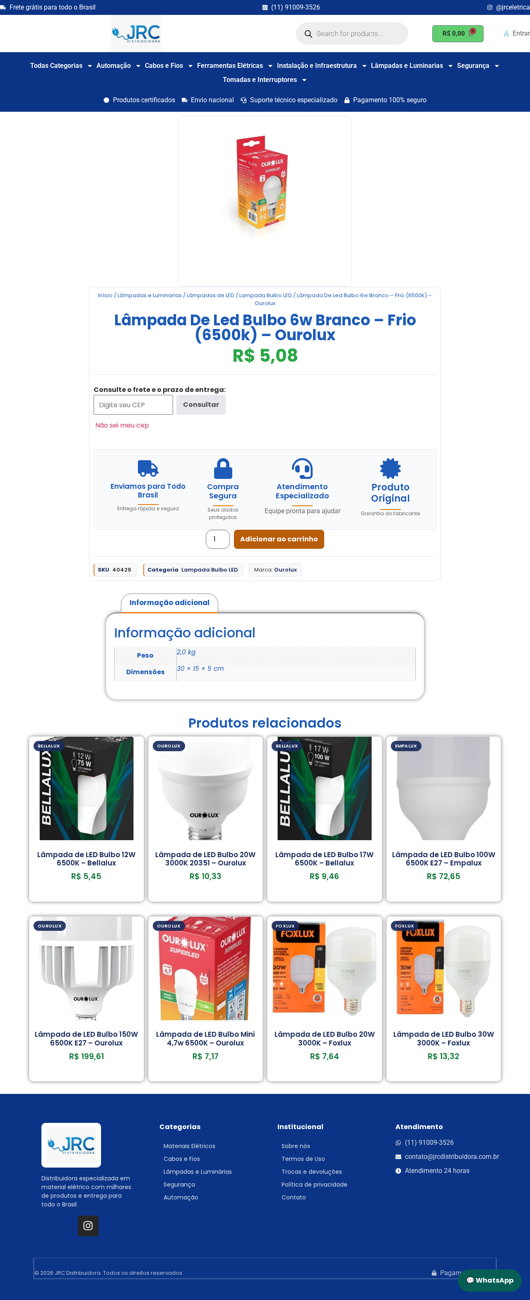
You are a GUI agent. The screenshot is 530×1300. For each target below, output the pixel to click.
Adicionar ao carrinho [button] (86, 899)
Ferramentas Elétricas (230, 66)
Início (105, 295)
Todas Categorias (56, 66)
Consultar (201, 404)
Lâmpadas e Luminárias (198, 1172)
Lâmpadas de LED (210, 295)
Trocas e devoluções (312, 1172)
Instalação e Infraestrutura (317, 66)
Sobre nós (296, 1146)
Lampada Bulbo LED (265, 295)
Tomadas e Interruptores (260, 80)
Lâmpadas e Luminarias (407, 66)
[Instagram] (88, 1226)
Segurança (473, 66)
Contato (294, 1197)
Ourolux (285, 570)
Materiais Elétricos (189, 1146)
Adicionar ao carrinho (279, 539)
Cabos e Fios (164, 66)
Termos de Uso (303, 1159)
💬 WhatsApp (489, 1280)
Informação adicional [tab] (170, 603)
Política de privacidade (314, 1184)
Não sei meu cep (122, 425)
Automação (113, 66)
